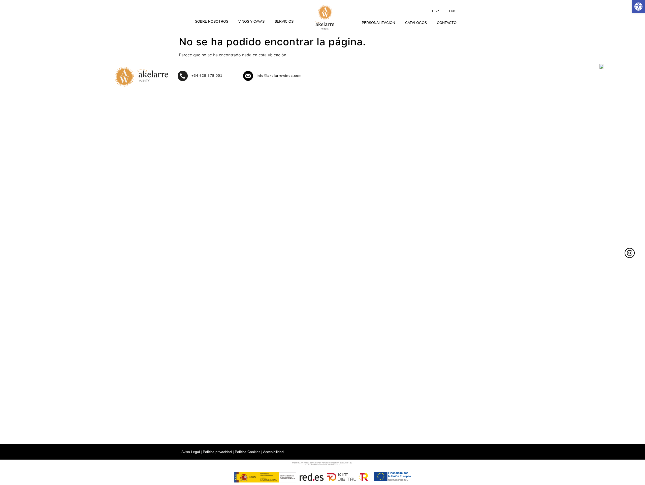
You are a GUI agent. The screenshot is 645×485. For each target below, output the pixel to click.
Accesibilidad (273, 452)
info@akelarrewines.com (279, 75)
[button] (638, 6)
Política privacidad (217, 452)
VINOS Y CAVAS (251, 21)
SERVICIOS (284, 21)
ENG (453, 11)
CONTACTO (447, 23)
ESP (435, 11)
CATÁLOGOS (416, 23)
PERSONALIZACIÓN (378, 23)
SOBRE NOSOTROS (211, 21)
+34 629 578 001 (206, 75)
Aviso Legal (190, 452)
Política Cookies (247, 452)
